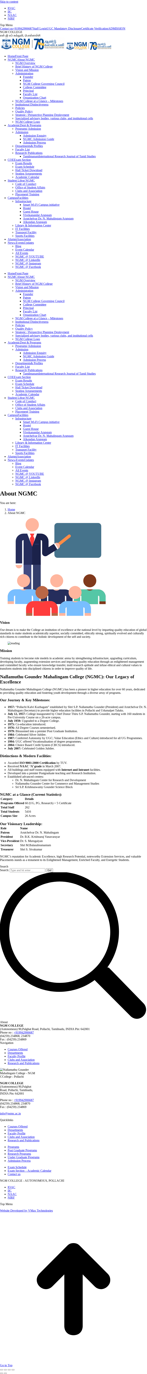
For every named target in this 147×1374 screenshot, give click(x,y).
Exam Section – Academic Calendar (29, 1170)
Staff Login (40, 28)
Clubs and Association (21, 1059)
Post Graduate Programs (22, 1150)
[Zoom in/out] (13, 1369)
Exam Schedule (17, 1167)
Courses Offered (18, 1049)
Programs (13, 1146)
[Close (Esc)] (1, 1369)
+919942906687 (23, 28)
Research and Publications (23, 1063)
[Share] (5, 1369)
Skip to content (9, 1)
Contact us (6, 28)
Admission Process (19, 1160)
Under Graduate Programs (23, 1157)
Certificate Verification (94, 28)
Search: (4, 870)
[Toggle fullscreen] (9, 1369)
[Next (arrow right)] (5, 1373)
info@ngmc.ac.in (10, 1113)
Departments (15, 1052)
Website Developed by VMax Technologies (26, 1210)
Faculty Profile (16, 1056)
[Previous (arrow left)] (1, 1373)
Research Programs (19, 1153)
